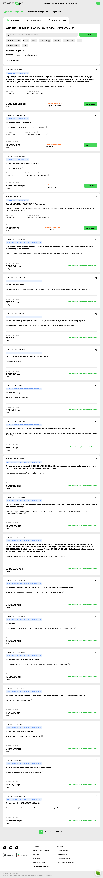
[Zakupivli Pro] (13, 3)
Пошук (88, 34)
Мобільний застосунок (41, 850)
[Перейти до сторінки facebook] (4, 847)
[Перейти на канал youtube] (10, 847)
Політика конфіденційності (66, 862)
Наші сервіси (65, 3)
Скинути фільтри (13, 60)
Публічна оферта (62, 850)
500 (57, 832)
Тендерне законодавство (41, 866)
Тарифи (36, 846)
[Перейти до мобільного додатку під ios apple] (9, 855)
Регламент (37, 854)
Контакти (55, 3)
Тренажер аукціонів (63, 858)
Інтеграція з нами (39, 862)
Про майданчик (62, 854)
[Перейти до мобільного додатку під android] (22, 855)
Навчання (46, 3)
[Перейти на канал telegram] (16, 847)
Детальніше (90, 104)
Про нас (74, 3)
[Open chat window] (98, 873)
